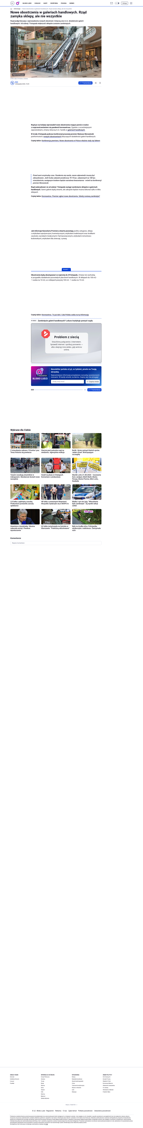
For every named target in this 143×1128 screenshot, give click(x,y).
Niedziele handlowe (77, 1079)
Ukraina (43, 1079)
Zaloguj (124, 3)
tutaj (46, 1124)
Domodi (12, 1077)
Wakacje (74, 1092)
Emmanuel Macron (108, 1083)
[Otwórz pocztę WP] (111, 3)
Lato (73, 1089)
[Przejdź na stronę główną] (12, 5)
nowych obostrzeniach (52, 136)
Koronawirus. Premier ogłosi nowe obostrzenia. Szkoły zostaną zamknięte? (71, 196)
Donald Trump (106, 1079)
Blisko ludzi (27, 3)
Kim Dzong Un (106, 1077)
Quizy (45, 3)
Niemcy (43, 1094)
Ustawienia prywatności (102, 1111)
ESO (16, 82)
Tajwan (43, 1089)
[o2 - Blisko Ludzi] (19, 3)
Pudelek (12, 1083)
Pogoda (63, 3)
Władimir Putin (107, 1081)
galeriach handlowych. (76, 130)
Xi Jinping (105, 1087)
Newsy (73, 1077)
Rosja (42, 1083)
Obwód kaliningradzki (77, 1081)
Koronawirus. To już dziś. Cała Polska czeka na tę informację (65, 315)
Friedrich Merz (106, 1092)
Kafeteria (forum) (14, 1079)
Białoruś (43, 1096)
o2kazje (37, 3)
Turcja (42, 1081)
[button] (117, 3)
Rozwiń (65, 269)
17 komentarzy (86, 83)
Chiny (73, 1083)
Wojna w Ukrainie (76, 1087)
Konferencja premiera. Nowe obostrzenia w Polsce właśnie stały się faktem (71, 141)
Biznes (72, 3)
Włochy (43, 1085)
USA (42, 1092)
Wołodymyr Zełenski (108, 1089)
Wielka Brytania (45, 1098)
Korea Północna (45, 1077)
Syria (42, 1087)
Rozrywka (54, 3)
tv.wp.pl (12, 1081)
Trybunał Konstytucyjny (78, 1085)
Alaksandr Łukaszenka (109, 1085)
